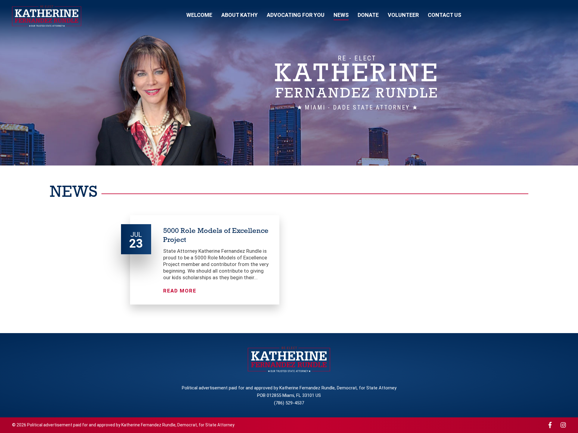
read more (179, 291)
